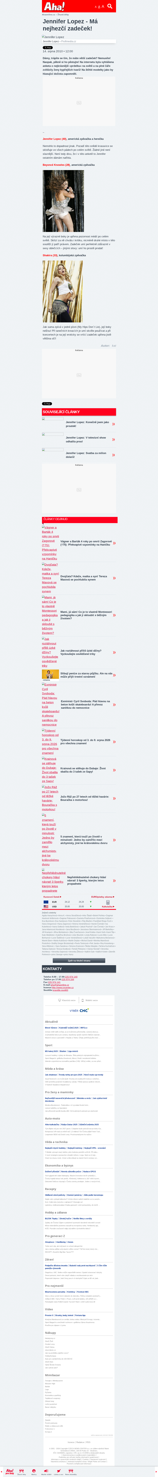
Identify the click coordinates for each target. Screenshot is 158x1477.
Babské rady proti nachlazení (83, 1266)
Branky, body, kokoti (64, 1315)
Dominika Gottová (104, 918)
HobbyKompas (50, 1356)
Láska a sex (58, 1474)
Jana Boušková (72, 929)
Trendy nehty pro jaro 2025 (71, 1075)
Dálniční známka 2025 (89, 1125)
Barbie (47, 1386)
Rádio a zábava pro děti (54, 1426)
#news (70, 1242)
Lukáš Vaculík (89, 938)
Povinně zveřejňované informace (79, 1464)
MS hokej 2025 (51, 1051)
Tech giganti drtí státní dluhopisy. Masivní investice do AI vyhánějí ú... (71, 1176)
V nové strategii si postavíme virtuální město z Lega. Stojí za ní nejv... (71, 1155)
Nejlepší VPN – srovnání (95, 1148)
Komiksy (71, 1292)
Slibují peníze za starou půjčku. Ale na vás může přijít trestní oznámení (86, 675)
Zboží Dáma (49, 1347)
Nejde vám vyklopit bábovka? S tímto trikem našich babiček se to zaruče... (73, 1199)
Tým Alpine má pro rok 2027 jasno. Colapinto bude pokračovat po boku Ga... (73, 1129)
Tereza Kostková (63, 949)
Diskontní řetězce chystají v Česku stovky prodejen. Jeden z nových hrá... (73, 1181)
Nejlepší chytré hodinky (55, 1148)
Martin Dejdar (74, 941)
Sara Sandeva (62, 946)
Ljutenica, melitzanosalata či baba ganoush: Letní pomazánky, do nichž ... (72, 1205)
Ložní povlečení (51, 1404)
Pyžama (48, 1392)
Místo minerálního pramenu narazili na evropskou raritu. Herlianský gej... (72, 1226)
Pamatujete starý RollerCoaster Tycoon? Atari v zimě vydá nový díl (70, 1302)
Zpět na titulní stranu (79, 960)
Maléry (34, 1474)
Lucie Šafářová (58, 938)
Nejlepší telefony (75, 1148)
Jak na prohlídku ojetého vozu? (57, 1353)
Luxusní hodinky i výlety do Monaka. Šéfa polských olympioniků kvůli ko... (72, 1055)
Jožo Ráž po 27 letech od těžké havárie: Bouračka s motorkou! (84, 798)
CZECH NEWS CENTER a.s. (79, 1448)
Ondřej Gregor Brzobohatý (62, 943)
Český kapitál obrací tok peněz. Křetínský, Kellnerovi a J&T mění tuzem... (72, 1178)
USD (54, 906)
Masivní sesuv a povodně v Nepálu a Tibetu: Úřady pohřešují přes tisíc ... (72, 1038)
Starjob (47, 1420)
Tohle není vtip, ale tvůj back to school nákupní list (63, 1246)
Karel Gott (101, 932)
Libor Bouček (77, 935)
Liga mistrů (73, 1051)
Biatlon (63, 1051)
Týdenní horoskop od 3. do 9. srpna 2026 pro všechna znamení (85, 742)
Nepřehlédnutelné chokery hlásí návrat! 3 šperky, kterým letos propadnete (86, 880)
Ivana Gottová (58, 927)
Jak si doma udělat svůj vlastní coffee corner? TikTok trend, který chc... (72, 1249)
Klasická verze (68, 1000)
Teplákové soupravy (52, 1398)
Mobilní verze (91, 1000)
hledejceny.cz (50, 1338)
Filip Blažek (87, 921)
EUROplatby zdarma (102, 897)
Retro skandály (71, 1474)
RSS (88, 1442)
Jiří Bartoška (108, 929)
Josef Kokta (90, 932)
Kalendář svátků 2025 (69, 1028)
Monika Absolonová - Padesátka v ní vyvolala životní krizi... (67, 1105)
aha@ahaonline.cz (60, 985)
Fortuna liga (80, 1315)
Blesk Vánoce (51, 1028)
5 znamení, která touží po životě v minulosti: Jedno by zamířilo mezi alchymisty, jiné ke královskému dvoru (83, 840)
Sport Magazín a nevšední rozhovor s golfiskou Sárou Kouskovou (69, 1322)
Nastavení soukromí (98, 1459)
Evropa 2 (48, 1432)
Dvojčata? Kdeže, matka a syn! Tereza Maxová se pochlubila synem (83, 578)
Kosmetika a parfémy (53, 1395)
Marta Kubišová (60, 941)
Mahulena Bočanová (105, 938)
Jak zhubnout (51, 1075)
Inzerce (71, 1442)
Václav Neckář (93, 949)
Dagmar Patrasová (68, 918)
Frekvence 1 (50, 1429)
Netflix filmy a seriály (82, 1219)
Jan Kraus (109, 927)
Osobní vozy (50, 1344)
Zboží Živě (49, 1341)
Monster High (50, 1384)
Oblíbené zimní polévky (55, 1195)
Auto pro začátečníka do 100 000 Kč (58, 1359)
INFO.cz (84, 1028)
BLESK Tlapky (51, 1219)
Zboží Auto (49, 1362)
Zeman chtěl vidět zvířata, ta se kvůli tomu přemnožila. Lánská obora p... (72, 1032)
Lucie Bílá (102, 935)
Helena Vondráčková (81, 924)
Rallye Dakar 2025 (69, 1125)
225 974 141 (54, 982)
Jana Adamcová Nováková (53, 929)
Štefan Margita (91, 946)
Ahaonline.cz (48, 14)
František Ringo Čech (102, 921)
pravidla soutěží (60, 990)
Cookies (86, 1459)
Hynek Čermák (97, 924)
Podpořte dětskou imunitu (56, 1266)
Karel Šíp (110, 932)
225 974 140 (71, 977)
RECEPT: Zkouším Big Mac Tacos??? (59, 1252)
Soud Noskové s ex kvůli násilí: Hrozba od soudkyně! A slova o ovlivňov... (72, 1079)
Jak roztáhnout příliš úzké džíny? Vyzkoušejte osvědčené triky (80, 652)
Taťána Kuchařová (106, 946)
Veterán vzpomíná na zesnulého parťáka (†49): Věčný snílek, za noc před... (73, 1061)
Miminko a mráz (84, 1098)
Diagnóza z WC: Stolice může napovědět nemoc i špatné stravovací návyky (73, 1272)
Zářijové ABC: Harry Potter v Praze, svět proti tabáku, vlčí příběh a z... (71, 1299)
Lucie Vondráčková (74, 938)
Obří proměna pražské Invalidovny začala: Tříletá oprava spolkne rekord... (73, 1082)
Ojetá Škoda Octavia (53, 1365)
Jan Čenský (99, 927)
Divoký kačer (66, 1219)
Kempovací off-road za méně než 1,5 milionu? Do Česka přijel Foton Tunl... (73, 1131)
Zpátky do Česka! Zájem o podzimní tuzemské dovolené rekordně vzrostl (72, 1223)
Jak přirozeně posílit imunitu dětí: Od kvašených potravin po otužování (71, 1111)
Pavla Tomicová (81, 943)
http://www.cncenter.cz (63, 987)
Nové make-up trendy (93, 1075)
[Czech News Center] (84, 1010)
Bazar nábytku (50, 1407)
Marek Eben (47, 941)
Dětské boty (49, 1401)
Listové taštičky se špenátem (56, 1108)
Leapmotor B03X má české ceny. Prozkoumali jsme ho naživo (68, 1134)
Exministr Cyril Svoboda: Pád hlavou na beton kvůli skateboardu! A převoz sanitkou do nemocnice (85, 704)
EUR (54, 902)
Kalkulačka (107, 906)
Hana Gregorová (49, 924)
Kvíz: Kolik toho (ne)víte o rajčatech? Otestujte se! (64, 1202)
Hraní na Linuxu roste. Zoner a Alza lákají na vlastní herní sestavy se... (71, 1158)
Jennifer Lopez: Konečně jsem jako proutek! (87, 424)
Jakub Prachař (86, 927)
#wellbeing (61, 1242)
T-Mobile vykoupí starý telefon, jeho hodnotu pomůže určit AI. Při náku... (72, 1152)
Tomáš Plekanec (79, 949)
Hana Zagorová (64, 924)
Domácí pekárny (74, 1195)
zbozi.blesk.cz (50, 1350)
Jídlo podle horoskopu (93, 1195)
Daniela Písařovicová (86, 918)
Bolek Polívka (99, 915)
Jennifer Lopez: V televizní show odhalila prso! (86, 439)
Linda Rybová (91, 935)
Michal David (86, 941)
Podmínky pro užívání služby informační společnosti (78, 1457)
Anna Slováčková (73, 915)
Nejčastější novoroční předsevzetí (60, 1098)
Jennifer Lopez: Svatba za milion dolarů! (86, 455)
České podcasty (51, 1423)
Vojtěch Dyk (89, 952)
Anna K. (61, 915)
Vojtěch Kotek (101, 952)
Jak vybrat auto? (51, 1368)
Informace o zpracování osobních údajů (66, 1459)
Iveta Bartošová (72, 927)
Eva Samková (61, 921)
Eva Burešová (48, 921)
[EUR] (46, 902)
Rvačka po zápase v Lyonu (55, 1325)
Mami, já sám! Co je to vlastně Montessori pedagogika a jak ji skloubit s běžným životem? (86, 615)
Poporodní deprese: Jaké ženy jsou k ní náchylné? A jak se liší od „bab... (72, 1278)
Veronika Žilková (76, 952)
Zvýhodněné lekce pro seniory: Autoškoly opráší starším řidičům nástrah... (73, 1035)
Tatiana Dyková (48, 949)
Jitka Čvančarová (76, 932)
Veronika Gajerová (59, 952)
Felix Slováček (74, 921)
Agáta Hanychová (49, 915)
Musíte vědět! (46, 1474)
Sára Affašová (48, 946)
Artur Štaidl (87, 915)
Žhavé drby (21, 1474)
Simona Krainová (76, 946)
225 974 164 (68, 979)
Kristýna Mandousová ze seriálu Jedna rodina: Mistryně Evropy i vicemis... (73, 1319)
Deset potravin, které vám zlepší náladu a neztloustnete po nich (69, 1275)
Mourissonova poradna (55, 1292)
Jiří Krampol (47, 932)
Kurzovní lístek (52, 897)
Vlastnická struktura (58, 1461)
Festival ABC (83, 1292)
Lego (47, 1389)
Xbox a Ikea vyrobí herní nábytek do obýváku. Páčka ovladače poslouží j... (73, 1296)
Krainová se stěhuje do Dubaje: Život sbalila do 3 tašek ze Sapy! (83, 770)
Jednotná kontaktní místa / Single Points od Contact (86, 1461)
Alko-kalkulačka (52, 1125)
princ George (57, 954)
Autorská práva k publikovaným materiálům (79, 1455)
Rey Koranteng (106, 943)
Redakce (80, 1442)
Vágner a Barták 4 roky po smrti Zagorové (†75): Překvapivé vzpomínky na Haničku (86, 543)
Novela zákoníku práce (71, 1172)
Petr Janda (94, 943)
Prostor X (49, 1315)
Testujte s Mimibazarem (54, 1381)
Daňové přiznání (52, 1172)
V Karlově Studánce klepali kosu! (57, 1085)
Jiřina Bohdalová (61, 932)
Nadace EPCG (89, 1172)
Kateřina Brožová (63, 935)
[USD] (46, 906)
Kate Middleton (48, 935)
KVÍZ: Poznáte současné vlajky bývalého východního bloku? (67, 1228)
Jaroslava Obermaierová (90, 929)
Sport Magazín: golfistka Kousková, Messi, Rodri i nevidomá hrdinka (70, 1058)
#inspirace (50, 1242)
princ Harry (68, 954)
